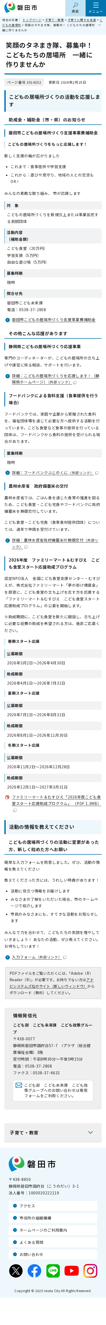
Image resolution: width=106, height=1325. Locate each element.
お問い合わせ (31, 1254)
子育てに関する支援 (82, 20)
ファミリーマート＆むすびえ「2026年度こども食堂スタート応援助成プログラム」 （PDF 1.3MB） (56, 800)
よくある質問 (31, 1242)
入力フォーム (37, 957)
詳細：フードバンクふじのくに (53, 472)
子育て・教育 (54, 20)
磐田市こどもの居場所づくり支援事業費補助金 (53, 319)
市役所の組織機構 (35, 1218)
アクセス (27, 1205)
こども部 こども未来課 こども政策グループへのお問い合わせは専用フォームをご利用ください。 (56, 1090)
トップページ (32, 20)
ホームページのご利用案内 (43, 1230)
